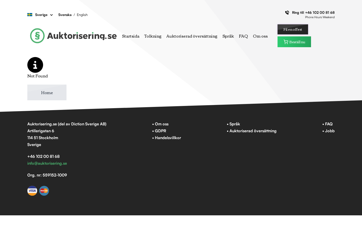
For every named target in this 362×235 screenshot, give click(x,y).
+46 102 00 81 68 (320, 12)
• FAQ (327, 123)
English (82, 15)
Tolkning (153, 36)
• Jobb (328, 130)
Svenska (65, 15)
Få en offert (292, 29)
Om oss (260, 36)
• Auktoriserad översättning (252, 130)
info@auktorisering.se (47, 163)
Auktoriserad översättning (191, 36)
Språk (228, 36)
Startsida (130, 36)
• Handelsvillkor (166, 137)
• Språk (233, 123)
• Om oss (160, 123)
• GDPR (159, 130)
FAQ (243, 36)
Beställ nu (297, 42)
